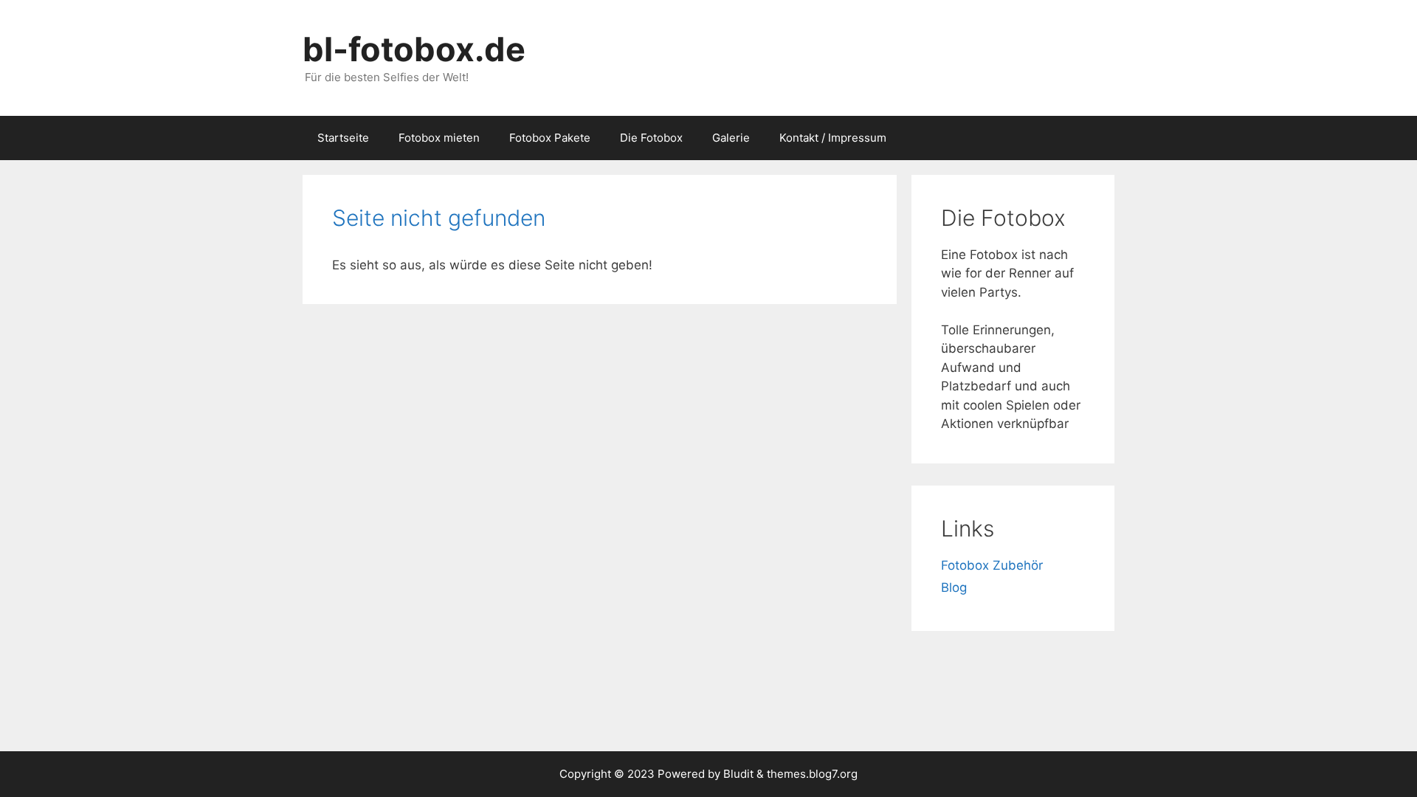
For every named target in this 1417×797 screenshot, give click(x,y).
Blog (954, 587)
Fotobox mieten (439, 138)
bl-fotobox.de (414, 49)
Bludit (738, 774)
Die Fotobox (651, 138)
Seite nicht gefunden (438, 217)
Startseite (343, 138)
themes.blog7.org (812, 774)
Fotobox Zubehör (992, 565)
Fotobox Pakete (549, 138)
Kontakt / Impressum (832, 138)
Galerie (731, 138)
